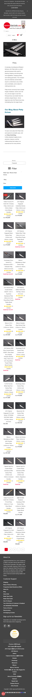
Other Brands (14, 686)
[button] (8, 214)
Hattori (14, 653)
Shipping (5, 582)
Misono (14, 665)
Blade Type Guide (8, 596)
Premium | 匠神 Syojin (14, 644)
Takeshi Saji (14, 681)
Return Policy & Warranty (10, 584)
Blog (4, 591)
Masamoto (14, 663)
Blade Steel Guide (8, 598)
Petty (15, 62)
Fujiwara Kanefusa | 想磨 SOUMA (14, 656)
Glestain (14, 658)
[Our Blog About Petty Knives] (14, 129)
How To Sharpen (7, 601)
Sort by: (14, 160)
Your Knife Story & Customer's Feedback (14, 603)
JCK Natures (14, 651)
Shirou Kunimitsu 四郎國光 (15, 676)
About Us (5, 589)
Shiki (14, 674)
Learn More (14, 7)
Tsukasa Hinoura (14, 683)
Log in (13, 35)
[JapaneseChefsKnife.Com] (14, 25)
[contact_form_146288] (3, 694)
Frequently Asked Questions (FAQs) (12, 587)
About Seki (6, 594)
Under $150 (13, 187)
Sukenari (14, 679)
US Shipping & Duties (9, 612)
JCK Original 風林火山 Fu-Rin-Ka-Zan (14, 649)
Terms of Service (7, 608)
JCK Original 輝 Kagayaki (14, 646)
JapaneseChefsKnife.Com (19, 689)
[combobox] (14, 31)
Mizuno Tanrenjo (14, 667)
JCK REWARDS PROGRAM (10, 605)
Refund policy (7, 610)
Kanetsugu (14, 660)
